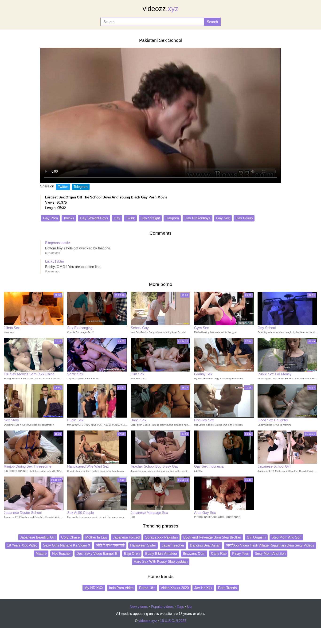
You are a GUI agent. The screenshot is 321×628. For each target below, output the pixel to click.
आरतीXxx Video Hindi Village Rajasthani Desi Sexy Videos (270, 545)
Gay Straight (150, 218)
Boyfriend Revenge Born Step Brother (212, 537)
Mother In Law (96, 537)
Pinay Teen (240, 553)
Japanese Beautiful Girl (37, 537)
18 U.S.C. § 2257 (173, 621)
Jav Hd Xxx (203, 588)
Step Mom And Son (286, 537)
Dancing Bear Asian (205, 545)
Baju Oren (132, 553)
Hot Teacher (61, 553)
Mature (41, 553)
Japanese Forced (126, 537)
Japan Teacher (173, 545)
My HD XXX (93, 588)
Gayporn (172, 218)
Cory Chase (70, 537)
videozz (160, 8)
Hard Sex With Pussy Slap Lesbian (161, 561)
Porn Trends (227, 588)
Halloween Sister (143, 545)
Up (189, 607)
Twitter (63, 187)
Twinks (68, 218)
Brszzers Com (194, 553)
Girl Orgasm (256, 537)
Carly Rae (219, 553)
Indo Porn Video (121, 588)
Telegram (81, 187)
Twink (130, 218)
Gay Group (244, 218)
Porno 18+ (147, 588)
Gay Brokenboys (197, 218)
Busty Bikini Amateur (161, 553)
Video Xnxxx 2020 (175, 588)
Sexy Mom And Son (270, 553)
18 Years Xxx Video (22, 545)
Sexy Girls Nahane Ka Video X (66, 545)
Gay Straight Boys (94, 218)
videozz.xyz (147, 621)
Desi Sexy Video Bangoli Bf (97, 553)
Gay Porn (50, 218)
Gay (117, 218)
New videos (139, 607)
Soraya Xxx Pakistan (161, 537)
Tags (180, 607)
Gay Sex (223, 218)
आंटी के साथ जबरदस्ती (110, 545)
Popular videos (162, 607)
